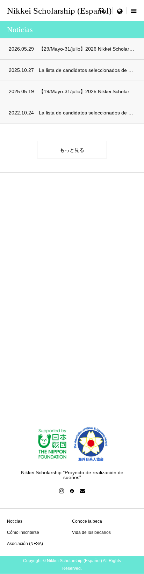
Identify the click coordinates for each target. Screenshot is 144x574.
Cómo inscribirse (23, 532)
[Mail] (82, 491)
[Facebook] (72, 491)
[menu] (120, 10)
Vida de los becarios (91, 532)
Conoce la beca (87, 521)
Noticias (14, 521)
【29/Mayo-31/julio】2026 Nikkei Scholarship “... (87, 49)
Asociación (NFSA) (25, 543)
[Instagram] (61, 491)
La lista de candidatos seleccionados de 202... (87, 70)
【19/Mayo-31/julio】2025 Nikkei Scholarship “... (87, 91)
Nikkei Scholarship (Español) (59, 10)
